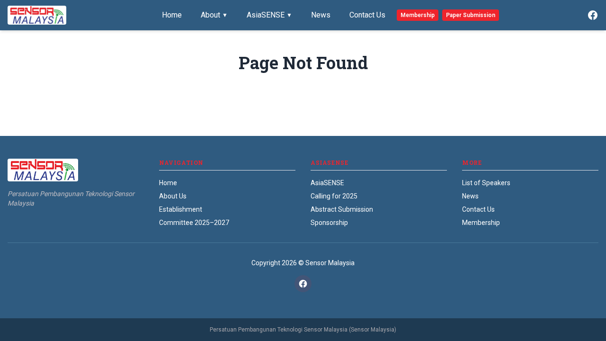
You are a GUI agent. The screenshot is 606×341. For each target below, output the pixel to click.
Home (172, 14)
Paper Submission (470, 15)
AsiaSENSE (269, 14)
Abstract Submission (342, 209)
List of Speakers (486, 183)
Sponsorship (329, 222)
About (214, 14)
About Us (173, 196)
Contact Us (367, 14)
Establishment (180, 209)
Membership (418, 15)
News (320, 14)
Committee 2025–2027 (194, 222)
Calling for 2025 (334, 196)
